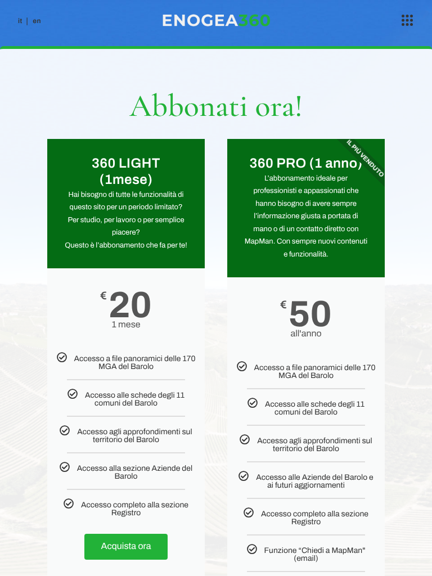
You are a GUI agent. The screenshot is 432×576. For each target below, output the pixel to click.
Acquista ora (126, 546)
